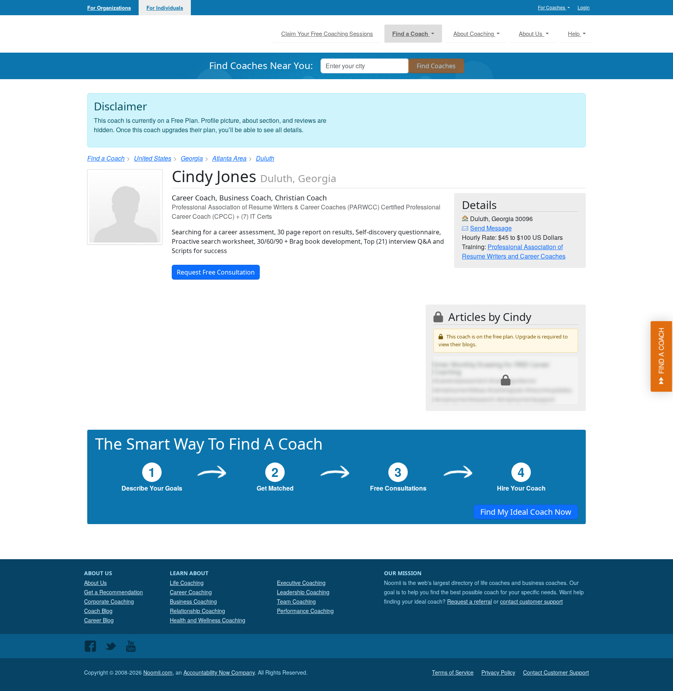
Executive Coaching (301, 582)
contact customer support (531, 601)
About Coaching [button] (474, 33)
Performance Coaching (305, 611)
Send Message (491, 227)
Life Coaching (187, 582)
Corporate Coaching (109, 601)
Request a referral (469, 601)
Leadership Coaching (303, 592)
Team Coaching (296, 601)
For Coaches (552, 7)
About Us (95, 582)
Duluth (265, 158)
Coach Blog (98, 611)
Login (584, 7)
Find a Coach (106, 158)
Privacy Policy (498, 672)
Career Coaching (191, 592)
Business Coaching (193, 601)
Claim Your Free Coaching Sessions (327, 33)
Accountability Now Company (219, 672)
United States (152, 158)
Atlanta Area (229, 158)
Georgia (192, 158)
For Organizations (109, 7)
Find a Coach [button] (411, 33)
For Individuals (164, 7)
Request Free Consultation (216, 272)
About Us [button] (531, 33)
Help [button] (574, 33)
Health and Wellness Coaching (207, 620)
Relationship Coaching (197, 611)
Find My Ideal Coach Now (525, 512)
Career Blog (99, 620)
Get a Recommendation (113, 592)
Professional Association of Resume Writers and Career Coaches (514, 251)
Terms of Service (453, 672)
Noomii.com (158, 672)
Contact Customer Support (556, 672)
